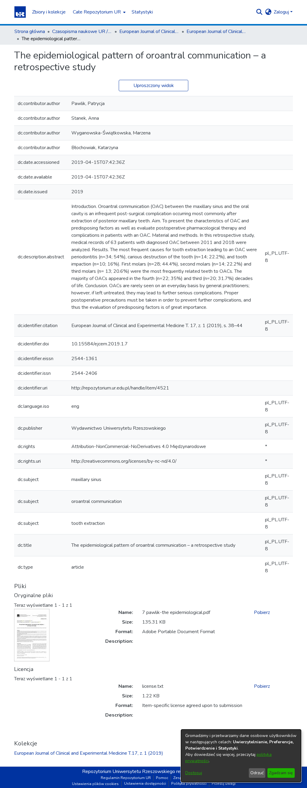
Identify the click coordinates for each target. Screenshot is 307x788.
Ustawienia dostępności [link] (145, 783)
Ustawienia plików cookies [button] (95, 783)
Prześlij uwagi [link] (224, 783)
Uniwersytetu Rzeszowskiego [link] (143, 771)
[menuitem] (99, 12)
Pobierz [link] (262, 612)
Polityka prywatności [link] (189, 783)
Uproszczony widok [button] (153, 85)
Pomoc (162, 777)
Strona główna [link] (29, 31)
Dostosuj (193, 773)
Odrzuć (257, 773)
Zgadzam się (281, 773)
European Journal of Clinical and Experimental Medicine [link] (149, 31)
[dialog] (241, 755)
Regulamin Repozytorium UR (126, 777)
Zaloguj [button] (282, 12)
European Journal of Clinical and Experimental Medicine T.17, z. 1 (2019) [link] (216, 31)
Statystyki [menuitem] (142, 12)
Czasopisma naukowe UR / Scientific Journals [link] (82, 31)
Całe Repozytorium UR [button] (97, 12)
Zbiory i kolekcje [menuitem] (49, 12)
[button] (20, 12)
